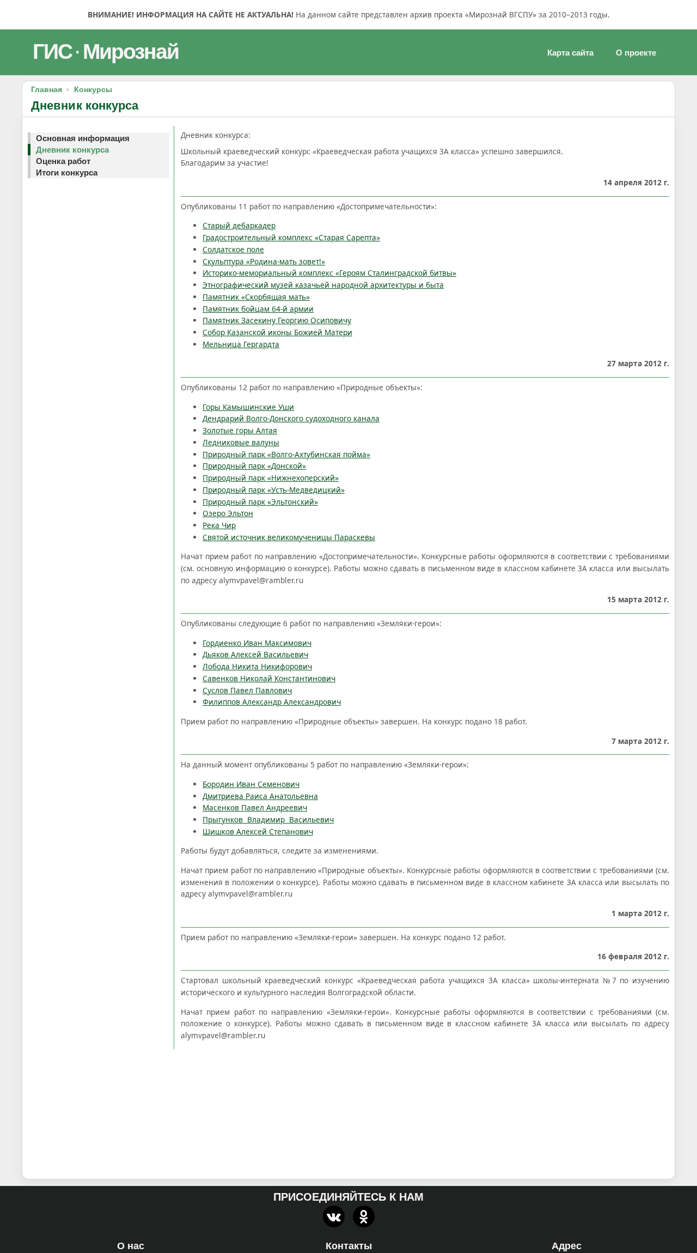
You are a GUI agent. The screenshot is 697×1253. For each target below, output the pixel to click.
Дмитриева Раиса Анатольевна (260, 796)
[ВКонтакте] (334, 1216)
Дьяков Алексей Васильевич (255, 654)
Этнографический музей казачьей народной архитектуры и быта (323, 285)
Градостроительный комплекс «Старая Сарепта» (291, 237)
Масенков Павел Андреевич (255, 807)
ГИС (52, 51)
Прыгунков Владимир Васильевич (268, 819)
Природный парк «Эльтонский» (260, 502)
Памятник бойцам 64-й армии (258, 309)
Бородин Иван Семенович (251, 784)
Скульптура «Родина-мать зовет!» (264, 261)
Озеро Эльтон (228, 513)
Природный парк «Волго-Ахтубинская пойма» (286, 454)
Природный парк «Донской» (254, 466)
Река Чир (219, 525)
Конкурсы (93, 89)
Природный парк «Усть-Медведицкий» (274, 490)
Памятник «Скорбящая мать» (256, 297)
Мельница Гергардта (241, 344)
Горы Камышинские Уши (248, 407)
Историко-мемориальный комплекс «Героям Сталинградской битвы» (329, 273)
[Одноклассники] (364, 1216)
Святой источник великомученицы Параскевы (289, 537)
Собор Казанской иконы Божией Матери (277, 332)
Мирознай (131, 51)
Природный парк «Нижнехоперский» (271, 478)
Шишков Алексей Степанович (258, 831)
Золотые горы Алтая (240, 430)
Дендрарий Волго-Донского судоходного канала (291, 418)
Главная (46, 89)
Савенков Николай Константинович (269, 678)
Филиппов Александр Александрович (272, 702)
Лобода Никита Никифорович (257, 666)
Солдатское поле (233, 249)
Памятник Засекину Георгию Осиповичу (277, 320)
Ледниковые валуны (241, 442)
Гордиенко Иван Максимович (257, 643)
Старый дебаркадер (239, 225)
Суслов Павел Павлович (247, 690)
